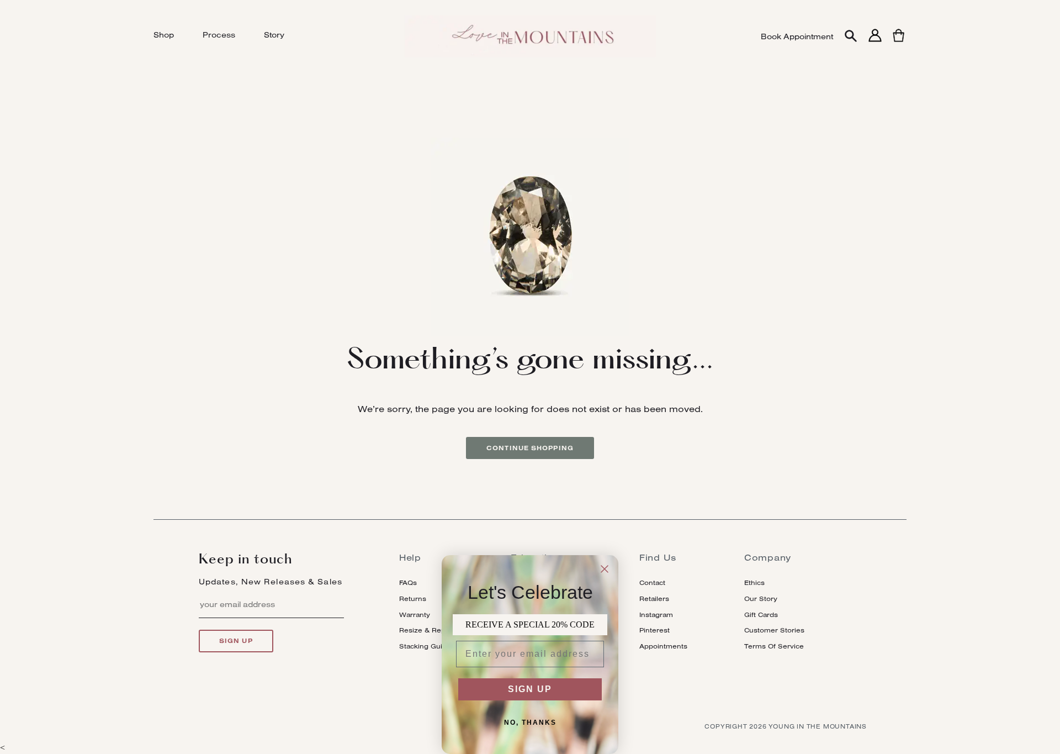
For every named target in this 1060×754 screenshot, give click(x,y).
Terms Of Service (774, 646)
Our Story (760, 598)
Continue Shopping (530, 448)
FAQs (408, 582)
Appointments (663, 646)
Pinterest (654, 630)
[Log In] (875, 41)
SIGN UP (530, 689)
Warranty (414, 614)
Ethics (754, 582)
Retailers (654, 598)
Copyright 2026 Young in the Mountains (785, 726)
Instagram (656, 614)
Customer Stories (774, 630)
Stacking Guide (425, 646)
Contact (652, 582)
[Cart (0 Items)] (898, 41)
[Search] (850, 37)
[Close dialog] (604, 569)
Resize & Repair (426, 630)
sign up (236, 641)
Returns (412, 598)
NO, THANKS (530, 722)
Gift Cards (761, 614)
